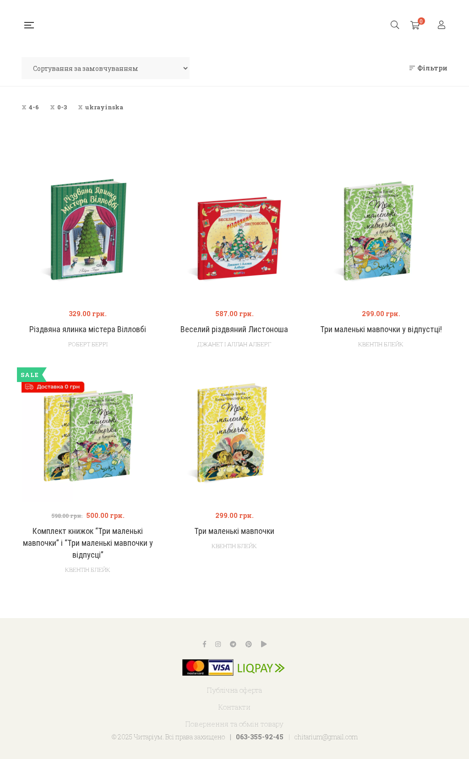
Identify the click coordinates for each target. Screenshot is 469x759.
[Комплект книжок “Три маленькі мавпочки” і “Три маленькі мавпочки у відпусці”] (88, 436)
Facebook (204, 644)
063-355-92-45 (260, 736)
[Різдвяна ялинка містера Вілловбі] (88, 234)
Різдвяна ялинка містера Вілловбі (87, 329)
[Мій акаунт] (442, 25)
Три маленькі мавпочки (234, 531)
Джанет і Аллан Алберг (234, 344)
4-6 (34, 107)
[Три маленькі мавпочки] (234, 436)
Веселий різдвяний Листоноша (234, 329)
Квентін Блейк (381, 344)
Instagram (218, 644)
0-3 (62, 107)
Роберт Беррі (88, 344)
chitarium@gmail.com (326, 736)
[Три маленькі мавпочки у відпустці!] (381, 234)
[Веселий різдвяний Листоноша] (234, 234)
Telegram (233, 644)
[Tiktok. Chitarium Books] (264, 644)
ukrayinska (104, 107)
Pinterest (248, 644)
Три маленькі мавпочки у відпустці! (381, 329)
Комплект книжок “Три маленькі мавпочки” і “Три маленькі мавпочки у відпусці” (88, 543)
